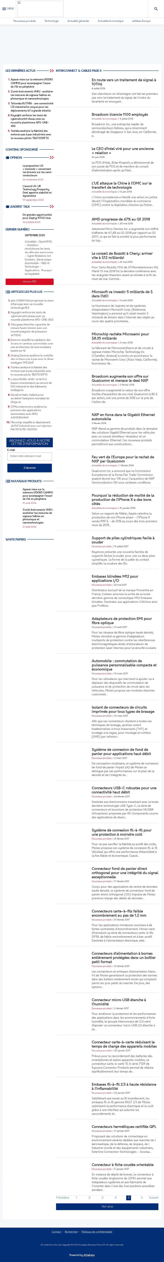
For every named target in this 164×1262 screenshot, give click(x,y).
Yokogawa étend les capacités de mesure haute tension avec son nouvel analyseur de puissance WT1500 (30, 330)
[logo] (40, 9)
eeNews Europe (141, 21)
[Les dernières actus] (52, 70)
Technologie (52, 21)
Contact (56, 1232)
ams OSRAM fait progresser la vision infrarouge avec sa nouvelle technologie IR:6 (32, 304)
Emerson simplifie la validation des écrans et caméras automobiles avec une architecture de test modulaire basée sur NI (32, 345)
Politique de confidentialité (97, 1232)
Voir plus (107, 1206)
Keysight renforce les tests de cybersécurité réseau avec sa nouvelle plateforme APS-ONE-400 (32, 316)
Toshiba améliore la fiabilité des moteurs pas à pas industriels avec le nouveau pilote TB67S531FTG (31, 371)
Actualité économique (110, 21)
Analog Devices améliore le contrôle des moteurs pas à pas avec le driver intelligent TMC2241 (32, 359)
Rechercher (71, 1232)
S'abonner (30, 468)
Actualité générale (78, 21)
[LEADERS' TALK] (52, 206)
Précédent (62, 1197)
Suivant (153, 1197)
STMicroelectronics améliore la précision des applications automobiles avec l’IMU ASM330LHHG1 (29, 412)
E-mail (11, 450)
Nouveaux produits (25, 21)
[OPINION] (52, 157)
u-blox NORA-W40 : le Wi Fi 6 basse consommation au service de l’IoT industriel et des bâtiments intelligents (31, 385)
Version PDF (30, 282)
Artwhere (89, 1255)
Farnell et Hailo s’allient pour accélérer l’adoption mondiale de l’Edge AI (30, 399)
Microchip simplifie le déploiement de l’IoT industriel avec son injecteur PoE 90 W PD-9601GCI (31, 426)
